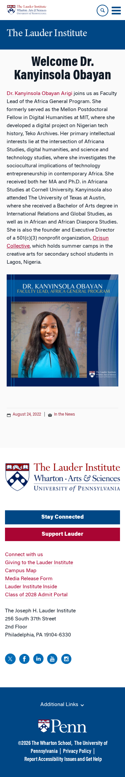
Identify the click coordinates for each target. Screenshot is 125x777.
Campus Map (20, 571)
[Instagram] (66, 660)
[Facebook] (24, 660)
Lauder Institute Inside (31, 587)
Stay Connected (62, 517)
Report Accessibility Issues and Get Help (63, 759)
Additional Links (60, 704)
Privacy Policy (77, 751)
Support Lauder (62, 534)
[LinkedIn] (38, 660)
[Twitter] (10, 660)
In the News (64, 415)
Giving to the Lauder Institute (39, 563)
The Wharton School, (52, 743)
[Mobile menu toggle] (116, 10)
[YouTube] (52, 660)
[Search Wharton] (102, 10)
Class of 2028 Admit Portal (36, 595)
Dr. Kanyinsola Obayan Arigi (39, 93)
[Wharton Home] (27, 10)
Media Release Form (29, 579)
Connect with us (24, 554)
